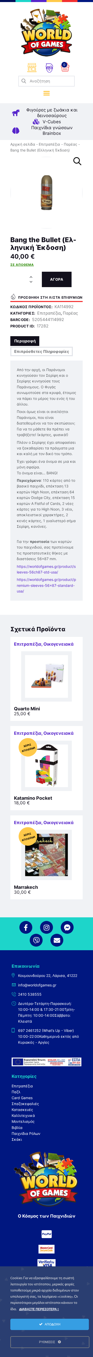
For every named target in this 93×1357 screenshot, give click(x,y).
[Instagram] (46, 927)
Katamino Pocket (33, 798)
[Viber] (36, 940)
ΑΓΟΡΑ (56, 279)
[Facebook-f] (25, 927)
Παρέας (70, 144)
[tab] (24, 341)
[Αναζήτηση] (23, 81)
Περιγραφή (25, 340)
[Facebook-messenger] (67, 927)
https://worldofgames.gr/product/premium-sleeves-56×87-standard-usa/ (46, 585)
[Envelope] (56, 940)
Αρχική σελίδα (22, 144)
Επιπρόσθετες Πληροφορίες (41, 351)
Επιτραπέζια (49, 144)
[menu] (46, 93)
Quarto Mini (27, 708)
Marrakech (26, 887)
